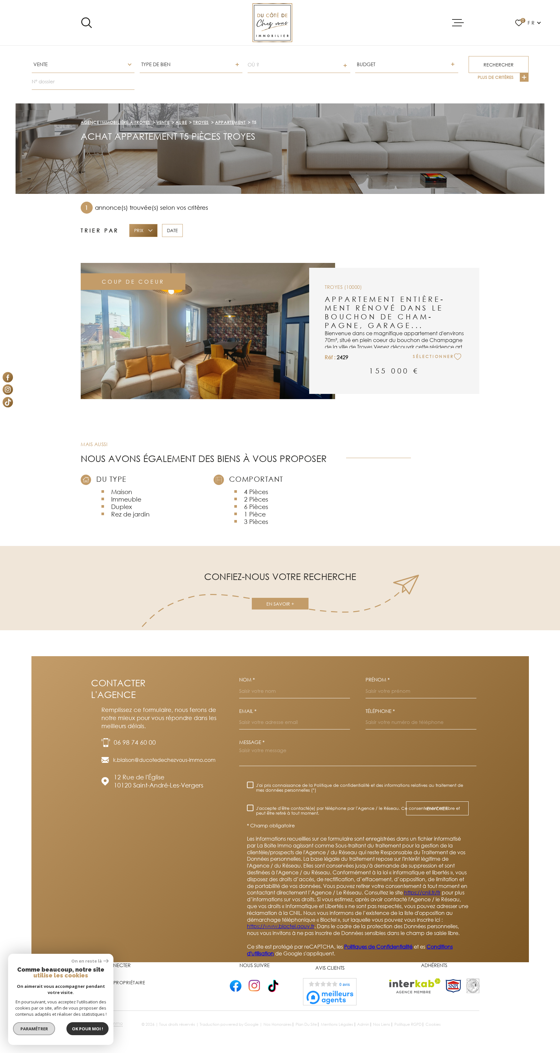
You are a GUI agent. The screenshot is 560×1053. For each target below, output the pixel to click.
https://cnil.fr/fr (422, 892)
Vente (163, 122)
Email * (247, 711)
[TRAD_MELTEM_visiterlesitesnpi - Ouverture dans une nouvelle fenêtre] (453, 986)
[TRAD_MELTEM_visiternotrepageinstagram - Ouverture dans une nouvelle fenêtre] (8, 390)
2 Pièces (256, 499)
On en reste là (86, 961)
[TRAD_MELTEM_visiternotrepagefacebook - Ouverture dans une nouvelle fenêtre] (8, 377)
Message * (251, 742)
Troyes (201, 122)
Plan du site (306, 1024)
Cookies (433, 1024)
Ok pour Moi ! (87, 1029)
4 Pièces (256, 491)
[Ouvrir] (86, 23)
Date (172, 230)
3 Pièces (256, 521)
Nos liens (381, 1024)
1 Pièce (255, 514)
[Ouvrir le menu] (458, 23)
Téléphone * (380, 711)
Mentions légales (337, 1024)
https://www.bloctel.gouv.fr (280, 926)
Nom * (247, 679)
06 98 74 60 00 (135, 742)
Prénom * (378, 679)
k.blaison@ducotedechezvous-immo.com (164, 760)
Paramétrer (34, 1029)
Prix (139, 230)
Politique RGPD (408, 1024)
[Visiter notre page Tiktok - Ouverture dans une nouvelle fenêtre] (8, 402)
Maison (121, 491)
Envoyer (437, 808)
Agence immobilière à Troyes (115, 122)
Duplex (121, 506)
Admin (363, 1024)
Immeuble (126, 499)
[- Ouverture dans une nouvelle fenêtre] (235, 985)
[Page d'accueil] (272, 22)
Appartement (230, 122)
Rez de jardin (130, 514)
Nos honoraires (277, 1024)
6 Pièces (256, 506)
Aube (181, 122)
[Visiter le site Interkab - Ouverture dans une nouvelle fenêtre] (415, 985)
